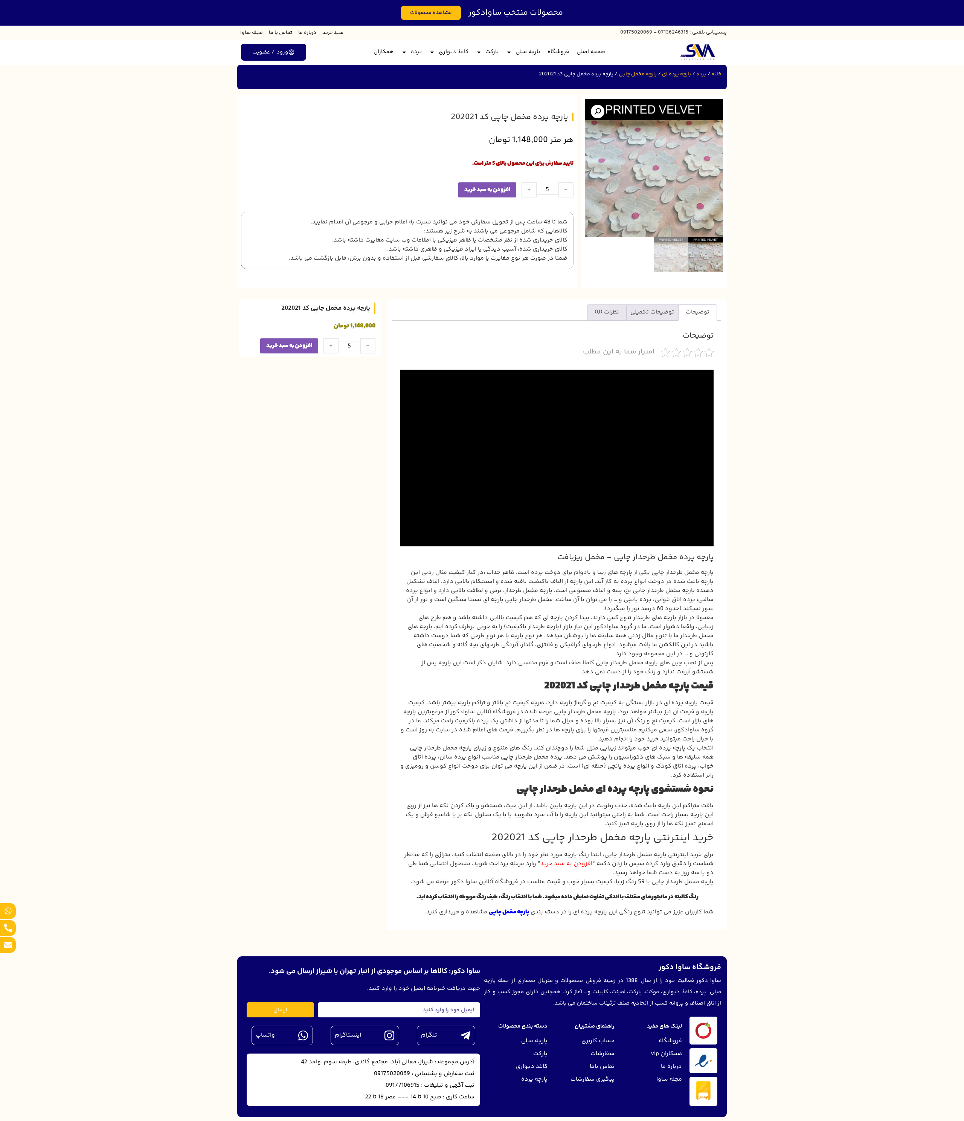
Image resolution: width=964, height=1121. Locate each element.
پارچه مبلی (528, 51)
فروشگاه (558, 51)
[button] (597, 111)
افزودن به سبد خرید (487, 189)
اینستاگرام (348, 1035)
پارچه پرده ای (676, 74)
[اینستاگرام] (389, 1035)
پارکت (492, 51)
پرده (416, 51)
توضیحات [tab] (697, 312)
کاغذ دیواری (453, 51)
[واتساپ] (303, 1035)
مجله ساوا (251, 33)
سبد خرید (332, 33)
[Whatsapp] (8, 911)
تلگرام (429, 1035)
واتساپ (265, 1035)
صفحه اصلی (591, 51)
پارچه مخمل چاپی (638, 74)
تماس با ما (280, 33)
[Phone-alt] (8, 928)
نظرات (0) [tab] (607, 312)
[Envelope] (8, 945)
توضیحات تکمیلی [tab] (652, 312)
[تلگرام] (465, 1035)
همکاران (384, 51)
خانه (716, 74)
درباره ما (307, 33)
